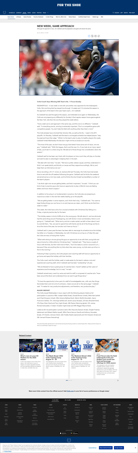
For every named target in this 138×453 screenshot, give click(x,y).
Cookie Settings (92, 447)
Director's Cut (35, 420)
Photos (65, 404)
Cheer (65, 418)
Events (130, 421)
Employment (77, 410)
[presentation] (118, 381)
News (20, 404)
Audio (50, 404)
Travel (65, 415)
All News (20, 407)
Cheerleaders (130, 414)
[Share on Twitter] (92, 37)
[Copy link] (98, 36)
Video (34, 404)
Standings (6, 416)
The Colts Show (50, 410)
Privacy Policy (7, 451)
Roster (6, 407)
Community (130, 419)
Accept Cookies (119, 447)
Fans (131, 416)
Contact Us (77, 407)
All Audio (51, 407)
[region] (69, 448)
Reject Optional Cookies (106, 447)
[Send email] (95, 37)
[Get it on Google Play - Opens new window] (74, 434)
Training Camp (130, 411)
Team (6, 404)
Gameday (91, 421)
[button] (67, 380)
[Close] (135, 448)
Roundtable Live (50, 419)
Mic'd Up (35, 418)
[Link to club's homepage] (4, 12)
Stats (6, 414)
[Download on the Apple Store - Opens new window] (63, 433)
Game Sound (51, 416)
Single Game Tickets (104, 417)
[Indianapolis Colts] (69, 440)
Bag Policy (90, 419)
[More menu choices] (47, 12)
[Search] (113, 12)
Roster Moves (20, 410)
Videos (117, 410)
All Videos (35, 407)
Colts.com (70, 391)
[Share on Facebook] (89, 37)
